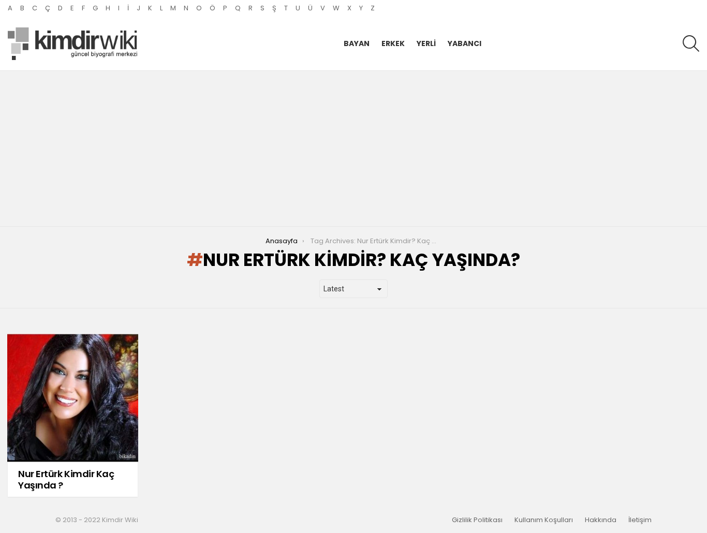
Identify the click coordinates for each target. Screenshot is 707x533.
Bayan (357, 43)
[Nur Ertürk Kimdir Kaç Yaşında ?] (72, 398)
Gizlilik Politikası (477, 520)
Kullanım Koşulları (543, 520)
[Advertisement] (353, 148)
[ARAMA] (691, 43)
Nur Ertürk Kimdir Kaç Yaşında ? (66, 479)
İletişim (640, 520)
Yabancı (464, 43)
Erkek (393, 43)
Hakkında (600, 520)
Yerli (426, 43)
